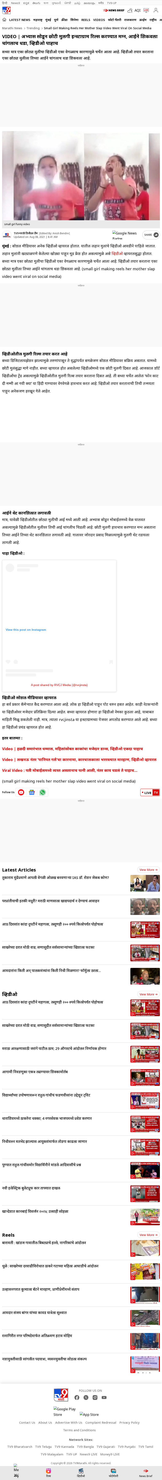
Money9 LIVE (110, 1454)
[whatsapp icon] (42, 792)
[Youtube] (104, 1397)
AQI (137, 10)
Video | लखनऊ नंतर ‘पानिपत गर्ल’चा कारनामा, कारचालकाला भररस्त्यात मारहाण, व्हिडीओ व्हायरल (79, 759)
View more (147, 870)
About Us (45, 1422)
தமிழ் (77, 3)
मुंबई (48, 20)
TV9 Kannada (64, 1446)
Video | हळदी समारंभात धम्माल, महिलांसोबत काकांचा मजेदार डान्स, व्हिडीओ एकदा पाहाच (72, 748)
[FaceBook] (76, 1397)
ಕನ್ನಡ (26, 3)
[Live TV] (145, 10)
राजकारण (130, 20)
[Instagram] (95, 1397)
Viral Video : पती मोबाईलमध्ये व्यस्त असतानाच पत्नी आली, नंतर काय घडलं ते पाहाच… (69, 770)
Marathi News (12, 28)
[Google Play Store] (66, 1411)
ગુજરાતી (56, 3)
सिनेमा (74, 20)
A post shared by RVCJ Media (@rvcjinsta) (59, 685)
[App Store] (92, 1416)
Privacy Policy (129, 1422)
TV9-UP (112, 3)
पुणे (56, 20)
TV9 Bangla (85, 1446)
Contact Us (27, 1422)
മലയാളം (89, 3)
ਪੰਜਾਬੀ (67, 3)
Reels (85, 20)
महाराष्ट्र (37, 20)
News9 (15, 3)
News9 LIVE (88, 1454)
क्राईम (143, 20)
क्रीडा (64, 20)
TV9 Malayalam (51, 1454)
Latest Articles (19, 869)
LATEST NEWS (19, 20)
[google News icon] (32, 792)
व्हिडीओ (117, 253)
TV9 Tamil (145, 1446)
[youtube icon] (21, 792)
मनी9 (101, 3)
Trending (33, 28)
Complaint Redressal (100, 1422)
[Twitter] (86, 1397)
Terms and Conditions (79, 1430)
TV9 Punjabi (126, 1446)
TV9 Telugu (43, 1446)
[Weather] (131, 10)
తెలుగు (36, 3)
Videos (99, 20)
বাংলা (46, 3)
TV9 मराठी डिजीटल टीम (26, 233)
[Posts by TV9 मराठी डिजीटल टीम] (7, 235)
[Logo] (6, 10)
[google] (126, 234)
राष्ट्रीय (153, 20)
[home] (4, 19)
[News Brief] (114, 10)
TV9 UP (71, 1454)
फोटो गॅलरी (114, 20)
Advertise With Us (68, 1422)
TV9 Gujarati (105, 1446)
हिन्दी (5, 3)
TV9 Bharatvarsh (19, 1446)
